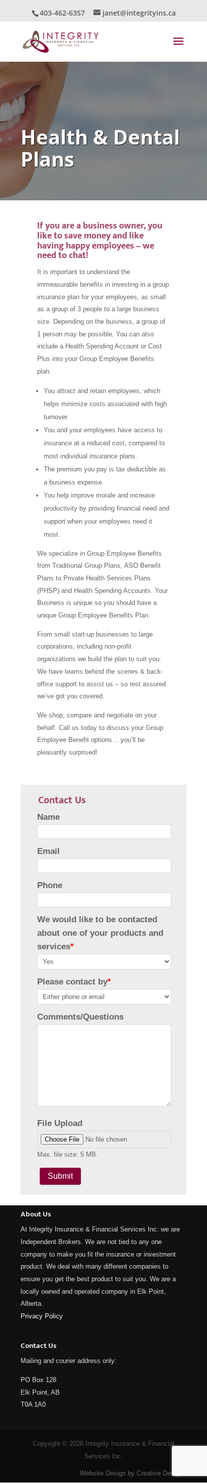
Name (48, 817)
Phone (49, 885)
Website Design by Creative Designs (133, 1473)
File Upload (59, 1123)
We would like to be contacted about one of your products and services (100, 933)
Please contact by (74, 981)
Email (48, 851)
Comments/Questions (80, 1017)
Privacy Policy (42, 1316)
